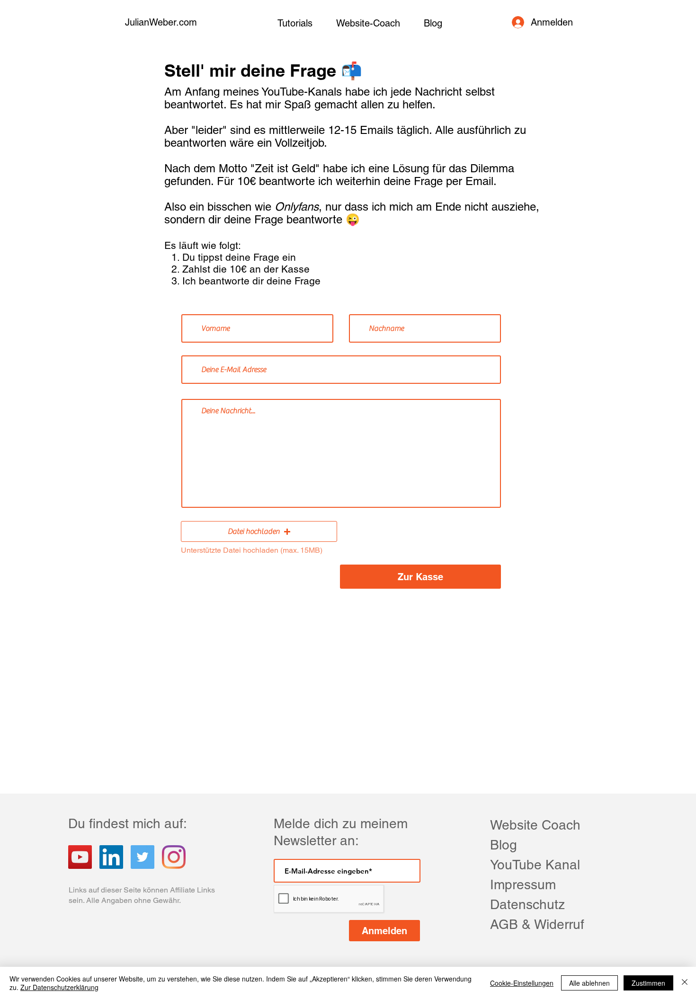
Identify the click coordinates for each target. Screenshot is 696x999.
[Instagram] (174, 857)
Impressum (523, 884)
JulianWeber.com (161, 22)
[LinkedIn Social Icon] (111, 857)
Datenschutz (527, 904)
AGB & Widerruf (537, 924)
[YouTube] (80, 857)
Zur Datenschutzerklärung (59, 987)
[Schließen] (684, 982)
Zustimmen (648, 983)
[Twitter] (142, 857)
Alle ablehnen (589, 983)
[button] (259, 531)
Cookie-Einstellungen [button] (521, 983)
